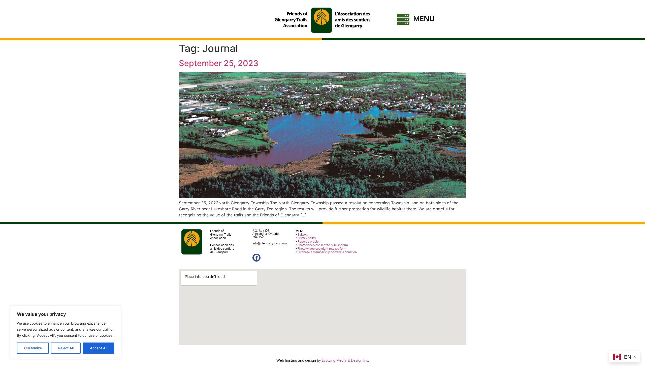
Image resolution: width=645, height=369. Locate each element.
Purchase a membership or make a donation (327, 252)
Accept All (98, 348)
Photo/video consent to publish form (323, 245)
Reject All (66, 348)
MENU (424, 18)
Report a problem (309, 241)
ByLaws (303, 234)
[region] (65, 332)
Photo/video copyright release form (322, 248)
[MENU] (403, 19)
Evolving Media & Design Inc (345, 360)
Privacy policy (307, 238)
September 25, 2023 (219, 63)
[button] (256, 258)
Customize (33, 348)
